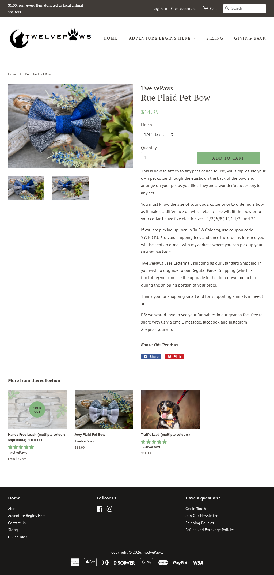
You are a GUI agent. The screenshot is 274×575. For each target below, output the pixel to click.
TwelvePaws (152, 552)
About (13, 508)
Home (111, 38)
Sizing (214, 38)
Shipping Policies (199, 522)
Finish (146, 124)
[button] (21, 447)
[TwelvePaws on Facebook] (100, 510)
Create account (183, 8)
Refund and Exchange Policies (209, 529)
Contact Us (17, 522)
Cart (213, 8)
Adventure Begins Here (160, 38)
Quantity (149, 147)
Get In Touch (195, 508)
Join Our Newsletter (201, 515)
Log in (158, 8)
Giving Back (250, 38)
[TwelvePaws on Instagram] (109, 510)
